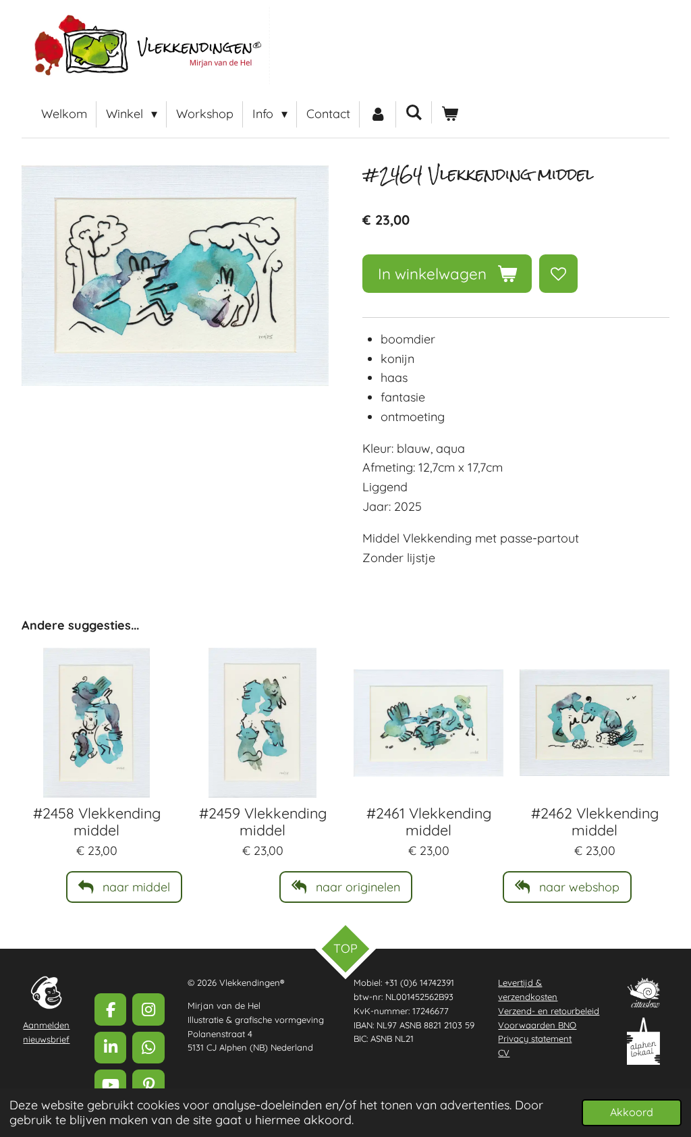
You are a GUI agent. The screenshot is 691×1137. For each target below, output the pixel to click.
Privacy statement (535, 1038)
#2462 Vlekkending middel (595, 821)
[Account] (377, 114)
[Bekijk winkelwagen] (450, 114)
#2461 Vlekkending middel (428, 821)
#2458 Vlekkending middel (97, 821)
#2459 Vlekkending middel (263, 821)
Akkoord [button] (631, 1112)
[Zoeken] (414, 112)
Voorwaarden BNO (537, 1025)
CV (503, 1052)
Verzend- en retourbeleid (548, 1010)
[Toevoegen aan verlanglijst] (558, 273)
